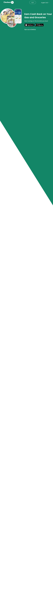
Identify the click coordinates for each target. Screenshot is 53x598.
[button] (29, 26)
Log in (32, 2)
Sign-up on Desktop (30, 29)
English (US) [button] (44, 2)
